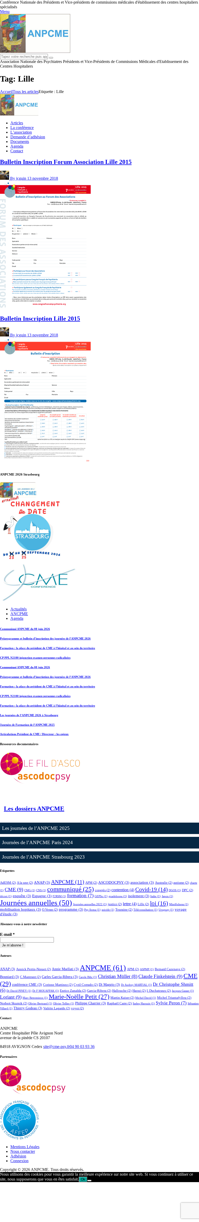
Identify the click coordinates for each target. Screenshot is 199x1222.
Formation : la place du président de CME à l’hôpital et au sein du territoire (47, 648)
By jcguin (18, 178)
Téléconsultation (145, 909)
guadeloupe (118, 896)
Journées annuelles (36, 902)
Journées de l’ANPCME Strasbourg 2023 (43, 857)
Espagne (42, 896)
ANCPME (19, 614)
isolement (138, 896)
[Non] (89, 1180)
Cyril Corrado (86, 985)
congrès (102, 890)
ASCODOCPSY (113, 882)
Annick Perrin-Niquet (33, 969)
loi (159, 903)
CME (14, 889)
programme (71, 909)
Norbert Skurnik (13, 1003)
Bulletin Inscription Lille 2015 (40, 318)
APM (91, 883)
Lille (143, 904)
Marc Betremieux (35, 997)
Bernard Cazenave (170, 969)
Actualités (18, 609)
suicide (108, 909)
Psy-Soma (92, 909)
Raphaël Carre (119, 1003)
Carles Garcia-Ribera (60, 977)
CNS (41, 890)
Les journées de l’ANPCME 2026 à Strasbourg (29, 715)
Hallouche (121, 991)
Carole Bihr (88, 977)
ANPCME (67, 882)
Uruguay (166, 909)
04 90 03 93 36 (82, 1046)
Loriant (11, 997)
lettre (130, 904)
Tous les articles (26, 91)
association (142, 882)
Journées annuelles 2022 (90, 904)
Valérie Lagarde (56, 1008)
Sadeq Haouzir (144, 1003)
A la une (25, 883)
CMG (29, 890)
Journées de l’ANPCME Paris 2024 (37, 842)
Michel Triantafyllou (174, 998)
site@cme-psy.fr (56, 1046)
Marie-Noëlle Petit (79, 996)
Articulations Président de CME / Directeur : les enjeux (34, 734)
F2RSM (59, 896)
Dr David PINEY (18, 990)
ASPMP (147, 969)
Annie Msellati (65, 969)
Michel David (145, 997)
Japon (167, 896)
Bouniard (9, 977)
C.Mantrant (30, 977)
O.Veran (50, 909)
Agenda (16, 618)
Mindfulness (178, 904)
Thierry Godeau (27, 1008)
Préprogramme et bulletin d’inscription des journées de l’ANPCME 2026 (45, 638)
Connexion (19, 1161)
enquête (22, 896)
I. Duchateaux (159, 991)
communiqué (70, 889)
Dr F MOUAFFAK (45, 990)
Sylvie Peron (171, 1002)
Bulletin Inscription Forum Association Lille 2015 (66, 162)
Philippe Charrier (90, 1003)
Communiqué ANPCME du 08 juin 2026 (25, 628)
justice (115, 904)
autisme (181, 883)
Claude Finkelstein (160, 976)
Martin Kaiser (122, 998)
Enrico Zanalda (73, 991)
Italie (155, 896)
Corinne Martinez (58, 985)
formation (80, 895)
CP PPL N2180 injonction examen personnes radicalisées (35, 657)
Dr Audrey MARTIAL (136, 984)
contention (122, 890)
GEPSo (101, 896)
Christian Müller (117, 976)
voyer (77, 1008)
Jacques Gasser (183, 990)
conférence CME (27, 984)
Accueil (6, 91)
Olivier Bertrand (40, 1003)
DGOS (175, 890)
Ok (83, 1179)
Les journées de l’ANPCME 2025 (36, 828)
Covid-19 (151, 889)
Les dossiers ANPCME (34, 808)
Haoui (139, 991)
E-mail (7, 934)
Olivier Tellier (63, 1003)
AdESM (8, 883)
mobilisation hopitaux (20, 909)
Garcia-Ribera (99, 991)
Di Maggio (109, 984)
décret (6, 896)
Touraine (123, 909)
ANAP (42, 882)
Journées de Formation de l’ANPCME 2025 (27, 724)
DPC (187, 890)
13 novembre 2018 (42, 178)
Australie (163, 883)
